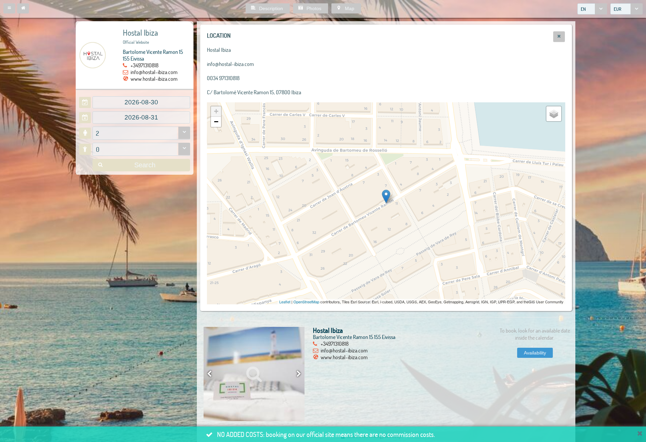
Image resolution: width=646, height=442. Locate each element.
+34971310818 (144, 65)
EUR (617, 9)
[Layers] (553, 113)
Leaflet (284, 301)
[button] (9, 8)
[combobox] (592, 8)
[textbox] (141, 102)
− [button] (216, 121)
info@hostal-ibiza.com (154, 71)
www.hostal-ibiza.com (154, 78)
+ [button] (216, 111)
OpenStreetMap (306, 301)
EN (583, 9)
